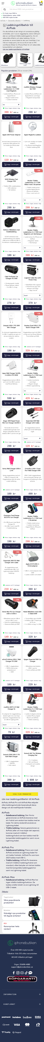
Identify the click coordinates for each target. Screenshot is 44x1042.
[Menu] (4, 3)
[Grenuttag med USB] (25, 58)
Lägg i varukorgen (12, 116)
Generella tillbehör (14, 20)
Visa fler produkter (22, 794)
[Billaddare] (8, 58)
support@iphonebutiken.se (22, 967)
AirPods (2, 20)
